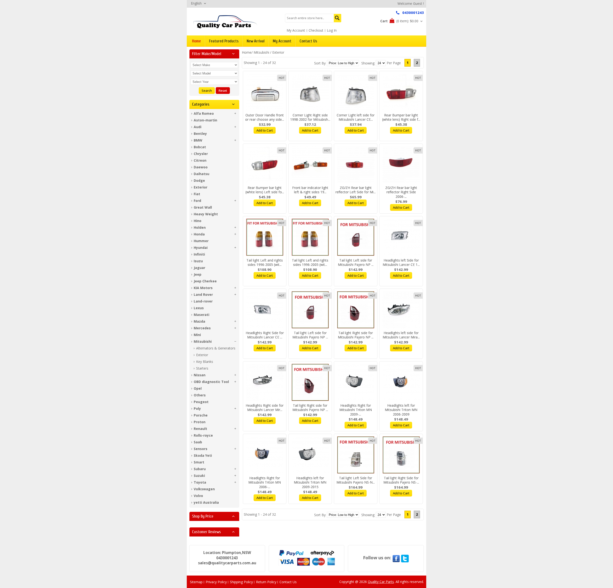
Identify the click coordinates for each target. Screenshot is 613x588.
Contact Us (288, 582)
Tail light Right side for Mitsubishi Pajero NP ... (356, 335)
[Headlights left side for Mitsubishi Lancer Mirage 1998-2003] (401, 309)
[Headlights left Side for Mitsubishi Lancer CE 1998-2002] (401, 237)
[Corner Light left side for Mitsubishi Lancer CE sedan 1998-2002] (355, 92)
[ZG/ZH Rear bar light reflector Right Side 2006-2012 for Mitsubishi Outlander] (401, 164)
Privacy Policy (216, 582)
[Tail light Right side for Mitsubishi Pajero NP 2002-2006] (355, 309)
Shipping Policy (241, 582)
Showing (368, 63)
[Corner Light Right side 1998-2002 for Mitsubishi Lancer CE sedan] (310, 92)
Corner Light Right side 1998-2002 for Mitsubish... (310, 117)
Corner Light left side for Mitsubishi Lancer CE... (356, 117)
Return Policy (266, 582)
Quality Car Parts (381, 581)
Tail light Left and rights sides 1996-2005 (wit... (264, 262)
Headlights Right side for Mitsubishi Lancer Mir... (265, 407)
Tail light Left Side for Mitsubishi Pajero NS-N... (355, 480)
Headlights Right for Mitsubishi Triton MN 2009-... (355, 410)
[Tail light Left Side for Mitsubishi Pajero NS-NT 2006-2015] (355, 455)
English (196, 3)
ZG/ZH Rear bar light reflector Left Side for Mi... (355, 189)
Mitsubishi (261, 52)
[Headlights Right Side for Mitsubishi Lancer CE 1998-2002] (264, 309)
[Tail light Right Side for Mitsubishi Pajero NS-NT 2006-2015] (401, 455)
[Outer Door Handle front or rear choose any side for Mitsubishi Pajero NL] (264, 92)
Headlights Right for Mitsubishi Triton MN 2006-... (264, 482)
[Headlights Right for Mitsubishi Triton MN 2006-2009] (264, 455)
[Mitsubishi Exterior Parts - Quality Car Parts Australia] (225, 21)
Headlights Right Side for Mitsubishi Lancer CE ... (265, 335)
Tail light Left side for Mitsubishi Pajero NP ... (356, 262)
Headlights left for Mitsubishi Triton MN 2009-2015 (310, 482)
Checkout (316, 30)
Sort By (320, 63)
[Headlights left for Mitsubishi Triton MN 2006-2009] (401, 382)
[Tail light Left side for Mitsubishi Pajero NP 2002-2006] (355, 237)
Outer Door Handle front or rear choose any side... (264, 117)
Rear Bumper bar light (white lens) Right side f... (401, 117)
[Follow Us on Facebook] (396, 557)
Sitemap (196, 582)
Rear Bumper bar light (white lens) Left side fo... (264, 189)
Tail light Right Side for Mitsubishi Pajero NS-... (401, 480)
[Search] (337, 18)
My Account (296, 30)
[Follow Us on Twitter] (405, 557)
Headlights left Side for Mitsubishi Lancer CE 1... (401, 262)
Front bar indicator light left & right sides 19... (310, 189)
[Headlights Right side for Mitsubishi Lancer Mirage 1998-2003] (264, 382)
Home (246, 52)
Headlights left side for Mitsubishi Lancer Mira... (401, 335)
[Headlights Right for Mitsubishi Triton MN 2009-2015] (355, 382)
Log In (332, 30)
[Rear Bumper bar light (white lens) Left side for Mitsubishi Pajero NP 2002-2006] (264, 164)
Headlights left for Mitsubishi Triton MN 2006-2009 (401, 410)
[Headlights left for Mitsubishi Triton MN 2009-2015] (310, 455)
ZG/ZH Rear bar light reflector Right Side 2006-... (401, 192)
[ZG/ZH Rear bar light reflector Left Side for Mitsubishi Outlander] (355, 164)
